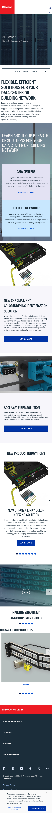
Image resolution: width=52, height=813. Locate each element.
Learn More (26, 339)
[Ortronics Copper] (25, 657)
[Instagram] (12, 769)
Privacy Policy (9, 785)
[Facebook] (4, 769)
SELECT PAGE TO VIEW (26, 71)
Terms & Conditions (11, 790)
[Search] (49, 12)
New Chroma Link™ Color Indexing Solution (26, 512)
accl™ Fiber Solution (22, 407)
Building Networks (26, 207)
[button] (17, 553)
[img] (26, 592)
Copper (25, 685)
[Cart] (49, 8)
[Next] (49, 500)
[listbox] (26, 509)
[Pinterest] (30, 769)
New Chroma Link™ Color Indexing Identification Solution (26, 305)
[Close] (46, 793)
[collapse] (47, 721)
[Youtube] (47, 769)
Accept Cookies (37, 808)
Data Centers (26, 171)
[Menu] (49, 3)
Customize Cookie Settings (14, 808)
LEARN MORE (26, 428)
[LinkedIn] (21, 769)
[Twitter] (38, 769)
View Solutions (26, 192)
